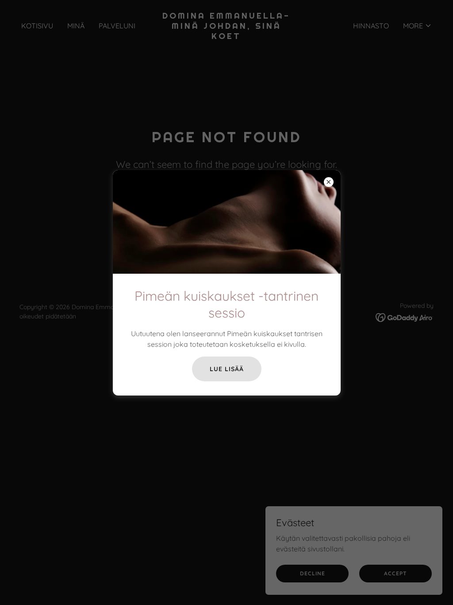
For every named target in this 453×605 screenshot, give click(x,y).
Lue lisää (227, 369)
